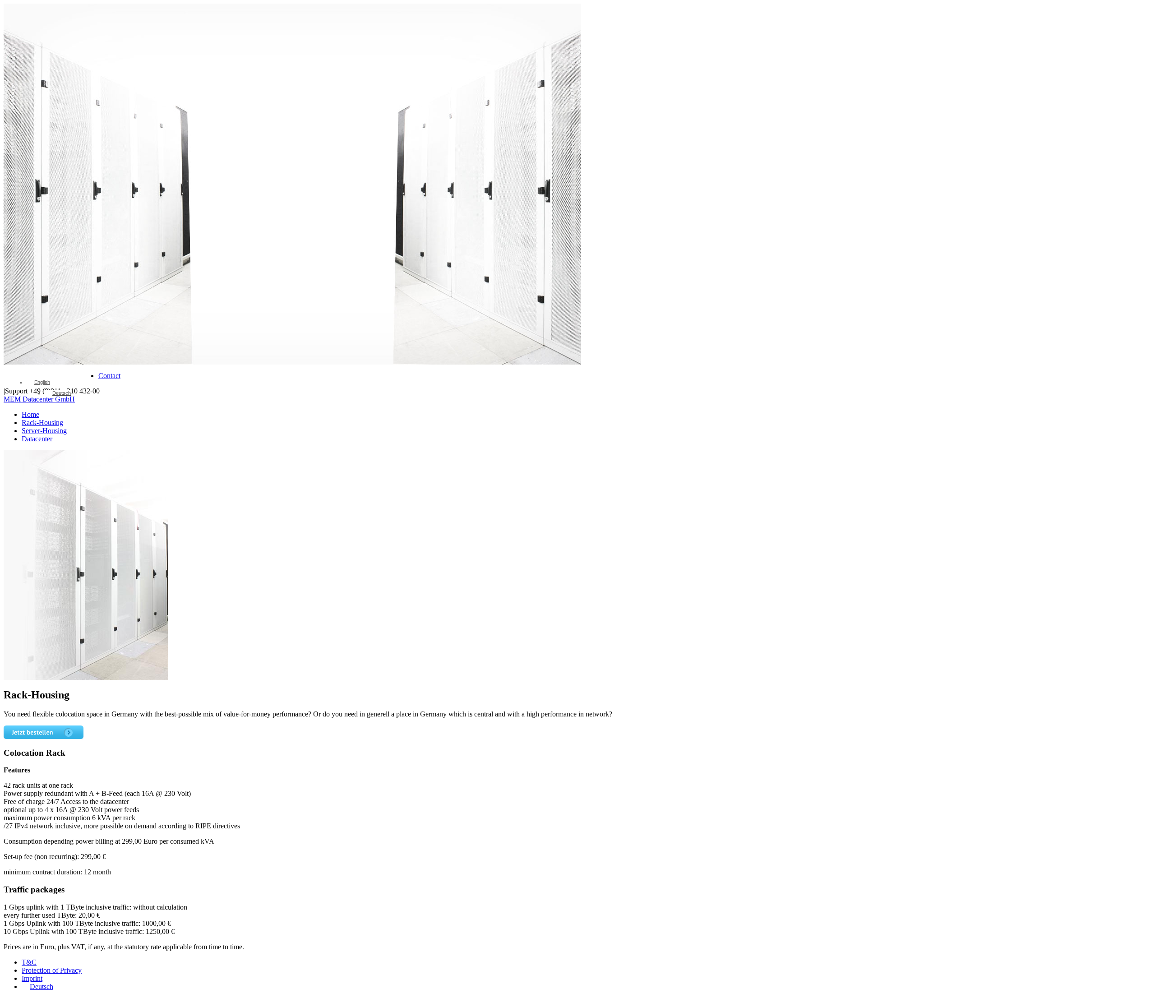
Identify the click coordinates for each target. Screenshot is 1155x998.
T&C (29, 962)
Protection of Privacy (52, 970)
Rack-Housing (42, 422)
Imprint (32, 978)
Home (30, 414)
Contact (109, 375)
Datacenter (37, 439)
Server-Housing (44, 430)
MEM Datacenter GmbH (39, 399)
